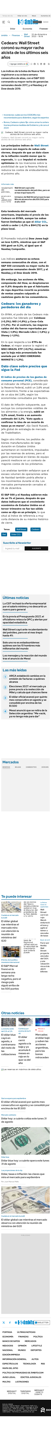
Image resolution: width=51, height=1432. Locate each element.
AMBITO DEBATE (39, 1392)
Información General (14, 1359)
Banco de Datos (11, 1341)
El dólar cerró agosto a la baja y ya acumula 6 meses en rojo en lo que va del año (24, 1050)
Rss (43, 1363)
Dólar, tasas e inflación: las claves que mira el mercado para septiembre (23, 1175)
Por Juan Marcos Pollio (10, 1181)
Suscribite (36, 548)
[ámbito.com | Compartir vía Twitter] (38, 64)
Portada (7, 1332)
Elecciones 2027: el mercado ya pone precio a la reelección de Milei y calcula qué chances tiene (28, 689)
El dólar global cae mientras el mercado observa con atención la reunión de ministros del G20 (24, 1223)
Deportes (36, 1350)
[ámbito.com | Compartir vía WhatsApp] (31, 64)
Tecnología (29, 1363)
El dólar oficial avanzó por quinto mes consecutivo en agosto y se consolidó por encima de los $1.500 (28, 701)
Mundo (22, 1350)
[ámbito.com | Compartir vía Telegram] (44, 64)
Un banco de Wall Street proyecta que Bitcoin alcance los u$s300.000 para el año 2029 (32, 199)
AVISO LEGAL (9, 1377)
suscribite (37, 22)
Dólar (12, 28)
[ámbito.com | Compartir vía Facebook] (35, 64)
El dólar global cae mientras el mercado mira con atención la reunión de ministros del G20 (10, 931)
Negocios (7, 1345)
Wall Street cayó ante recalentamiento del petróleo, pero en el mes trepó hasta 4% (32, 190)
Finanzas (43, 28)
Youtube (29, 1323)
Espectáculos (10, 1363)
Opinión (22, 1345)
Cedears (35, 529)
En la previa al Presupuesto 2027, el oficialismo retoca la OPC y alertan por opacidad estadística (25, 619)
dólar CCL (41, 221)
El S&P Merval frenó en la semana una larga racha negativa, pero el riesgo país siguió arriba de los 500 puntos (11, 977)
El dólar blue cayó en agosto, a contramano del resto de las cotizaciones (8, 1044)
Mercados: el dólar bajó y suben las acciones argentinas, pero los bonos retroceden (42, 1046)
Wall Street (27, 35)
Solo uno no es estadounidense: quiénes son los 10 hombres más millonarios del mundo (21, 645)
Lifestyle (36, 1345)
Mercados (30, 1341)
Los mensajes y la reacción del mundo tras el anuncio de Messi (25, 657)
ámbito (4, 35)
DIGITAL (12, 1392)
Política (38, 1336)
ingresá (45, 22)
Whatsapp (36, 1322)
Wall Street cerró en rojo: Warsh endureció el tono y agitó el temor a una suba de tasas (45, 922)
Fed (4, 534)
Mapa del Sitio (10, 1368)
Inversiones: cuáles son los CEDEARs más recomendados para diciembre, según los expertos (26, 116)
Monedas (6, 767)
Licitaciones (22, 1381)
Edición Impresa (11, 1354)
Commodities (31, 767)
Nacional (7, 1350)
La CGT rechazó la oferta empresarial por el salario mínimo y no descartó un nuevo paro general (25, 606)
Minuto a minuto (41, 1029)
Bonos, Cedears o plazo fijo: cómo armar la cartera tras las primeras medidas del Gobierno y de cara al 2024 (26, 125)
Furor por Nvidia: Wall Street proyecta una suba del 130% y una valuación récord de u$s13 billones (45, 957)
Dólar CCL (16, 534)
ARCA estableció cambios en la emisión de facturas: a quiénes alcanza (27, 678)
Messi (34, 16)
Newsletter (42, 1322)
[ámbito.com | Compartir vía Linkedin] (41, 64)
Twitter (3, 1323)
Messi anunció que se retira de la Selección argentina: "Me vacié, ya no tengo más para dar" (28, 713)
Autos (35, 1359)
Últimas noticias (26, 1332)
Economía (27, 28)
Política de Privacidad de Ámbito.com (22, 1372)
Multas (6, 1381)
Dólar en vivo (22, 16)
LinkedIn (22, 1322)
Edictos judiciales (31, 1377)
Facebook (10, 1322)
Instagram (16, 1322)
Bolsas (18, 767)
